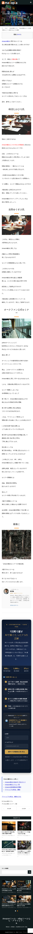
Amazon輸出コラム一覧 (12, 784)
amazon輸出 (6, 803)
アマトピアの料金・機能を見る (11, 796)
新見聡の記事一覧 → (14, 605)
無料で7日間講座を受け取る (16, 752)
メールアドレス (9, 742)
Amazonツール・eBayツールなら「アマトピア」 (17, 920)
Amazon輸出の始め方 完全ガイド (15, 782)
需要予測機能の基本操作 (7, 904)
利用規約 (13, 926)
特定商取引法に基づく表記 (21, 926)
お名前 (7, 734)
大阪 (16, 803)
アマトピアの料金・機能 (12, 789)
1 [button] (15, 910)
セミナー (12, 803)
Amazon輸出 (6, 41)
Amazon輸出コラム (20, 17)
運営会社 (8, 926)
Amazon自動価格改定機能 (13, 787)
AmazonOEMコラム (12, 905)
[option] (17, 894)
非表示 (19, 34)
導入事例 (9, 892)
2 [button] (17, 910)
